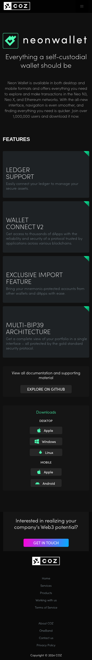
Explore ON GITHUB (46, 389)
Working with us (46, 600)
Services (46, 585)
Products (46, 592)
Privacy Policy (46, 645)
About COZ (46, 623)
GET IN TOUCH (46, 542)
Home (46, 578)
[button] (82, 6)
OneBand (46, 630)
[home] (17, 5)
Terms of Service (46, 607)
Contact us (46, 637)
